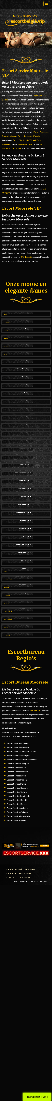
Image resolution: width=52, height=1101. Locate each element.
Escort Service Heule (16, 767)
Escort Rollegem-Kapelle (29, 136)
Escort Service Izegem (17, 820)
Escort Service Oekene (17, 812)
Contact (11, 877)
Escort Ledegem (9, 136)
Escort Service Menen (17, 779)
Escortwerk (26, 873)
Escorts (11, 873)
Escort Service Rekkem (17, 788)
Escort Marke (15, 148)
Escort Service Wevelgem (18, 755)
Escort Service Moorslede (18, 816)
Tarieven (30, 869)
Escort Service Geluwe (17, 792)
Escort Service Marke (16, 784)
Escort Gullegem (41, 132)
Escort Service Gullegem (18, 743)
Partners (25, 877)
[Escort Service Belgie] (26, 22)
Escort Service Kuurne (17, 804)
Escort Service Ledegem (18, 747)
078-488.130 (26, 257)
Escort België (14, 869)
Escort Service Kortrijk (17, 800)
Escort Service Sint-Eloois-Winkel (22, 759)
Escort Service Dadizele (17, 771)
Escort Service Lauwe (16, 775)
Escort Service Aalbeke (17, 808)
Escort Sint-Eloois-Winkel (24, 140)
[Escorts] (26, 845)
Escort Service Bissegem (18, 763)
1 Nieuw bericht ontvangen (37, 1096)
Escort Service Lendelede (18, 796)
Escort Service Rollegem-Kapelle (21, 751)
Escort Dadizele (25, 144)
